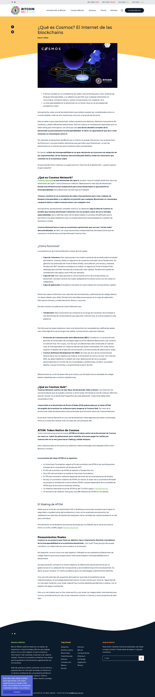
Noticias (114, 10)
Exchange (81, 659)
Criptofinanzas (66, 656)
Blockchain (65, 653)
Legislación (82, 662)
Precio (103, 10)
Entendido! (17, 692)
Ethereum (81, 656)
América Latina (67, 650)
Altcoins (81, 647)
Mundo (64, 668)
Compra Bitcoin (77, 10)
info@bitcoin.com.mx (76, 693)
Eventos (92, 10)
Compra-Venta (83, 653)
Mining (80, 665)
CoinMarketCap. (101, 489)
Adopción (65, 647)
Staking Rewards (70, 528)
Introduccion (66, 662)
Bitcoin (80, 650)
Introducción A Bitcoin (56, 10)
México (64, 665)
